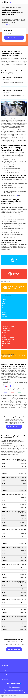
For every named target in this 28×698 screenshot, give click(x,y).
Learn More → (6, 24)
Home (3, 7)
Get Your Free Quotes (14, 427)
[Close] (25, 695)
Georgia (12, 7)
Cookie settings (4, 696)
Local (7, 7)
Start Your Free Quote (14, 37)
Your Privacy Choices (13, 683)
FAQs (16, 195)
